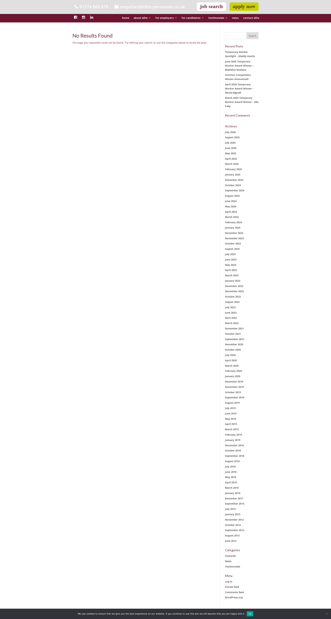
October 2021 (233, 333)
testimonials (216, 18)
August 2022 (232, 302)
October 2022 (233, 296)
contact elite (251, 18)
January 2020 (232, 376)
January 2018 (232, 493)
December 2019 (234, 381)
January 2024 (232, 227)
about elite (141, 18)
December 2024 (234, 180)
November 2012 (234, 519)
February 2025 (233, 169)
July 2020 (230, 355)
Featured (230, 555)
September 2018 (234, 455)
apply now (244, 6)
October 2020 (233, 349)
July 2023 (230, 254)
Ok (250, 613)
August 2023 (232, 248)
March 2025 (232, 163)
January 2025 (232, 174)
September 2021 (234, 339)
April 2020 (231, 360)
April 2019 (231, 424)
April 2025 (231, 158)
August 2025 (232, 137)
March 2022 (232, 323)
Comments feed (234, 592)
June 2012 (231, 540)
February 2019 (233, 434)
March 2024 (232, 217)
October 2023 (233, 243)
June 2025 (231, 148)
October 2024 (233, 185)
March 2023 (232, 275)
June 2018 (231, 472)
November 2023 (234, 238)
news (235, 18)
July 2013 (230, 509)
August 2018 (232, 461)
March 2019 (232, 429)
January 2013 (232, 514)
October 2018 (233, 450)
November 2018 (234, 445)
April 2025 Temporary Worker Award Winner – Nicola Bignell (239, 88)
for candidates (191, 18)
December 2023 (234, 233)
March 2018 (232, 487)
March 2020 (232, 365)
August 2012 (232, 535)
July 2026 (230, 132)
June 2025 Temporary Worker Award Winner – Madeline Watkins (239, 65)
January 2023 (232, 280)
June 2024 (231, 201)
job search (211, 6)
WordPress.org (234, 597)
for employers (164, 18)
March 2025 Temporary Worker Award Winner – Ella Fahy (241, 102)
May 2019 (230, 418)
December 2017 (234, 498)
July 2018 (230, 466)
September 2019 (234, 397)
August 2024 (232, 195)
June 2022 (231, 312)
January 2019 (232, 440)
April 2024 (231, 211)
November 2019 (234, 387)
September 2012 (234, 530)
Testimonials (232, 566)
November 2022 (234, 291)
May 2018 (230, 477)
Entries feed (232, 586)
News (228, 561)
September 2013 (234, 503)
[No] (326, 614)
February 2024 (233, 222)
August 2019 (232, 402)
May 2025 (230, 153)
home (125, 18)
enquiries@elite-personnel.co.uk (152, 6)
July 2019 (230, 408)
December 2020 (234, 344)
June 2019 (231, 413)
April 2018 (231, 482)
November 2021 (234, 328)
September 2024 (234, 190)
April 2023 (231, 270)
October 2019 (233, 392)
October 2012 (233, 525)
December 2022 (234, 286)
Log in (228, 581)
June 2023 (231, 259)
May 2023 (230, 264)
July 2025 (230, 142)
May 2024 (230, 206)
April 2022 (231, 317)
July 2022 (230, 307)
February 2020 (233, 371)
